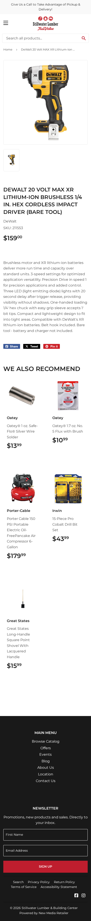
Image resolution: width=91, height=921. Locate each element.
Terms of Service (23, 887)
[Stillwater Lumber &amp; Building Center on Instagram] (83, 896)
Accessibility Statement (59, 887)
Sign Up (45, 866)
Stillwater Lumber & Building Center (50, 908)
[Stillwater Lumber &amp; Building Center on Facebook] (76, 896)
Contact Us (45, 781)
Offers (45, 748)
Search (18, 882)
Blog (46, 761)
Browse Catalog (45, 741)
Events (45, 754)
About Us (45, 767)
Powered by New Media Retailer (43, 913)
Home (7, 49)
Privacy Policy (39, 882)
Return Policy (64, 882)
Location (45, 774)
